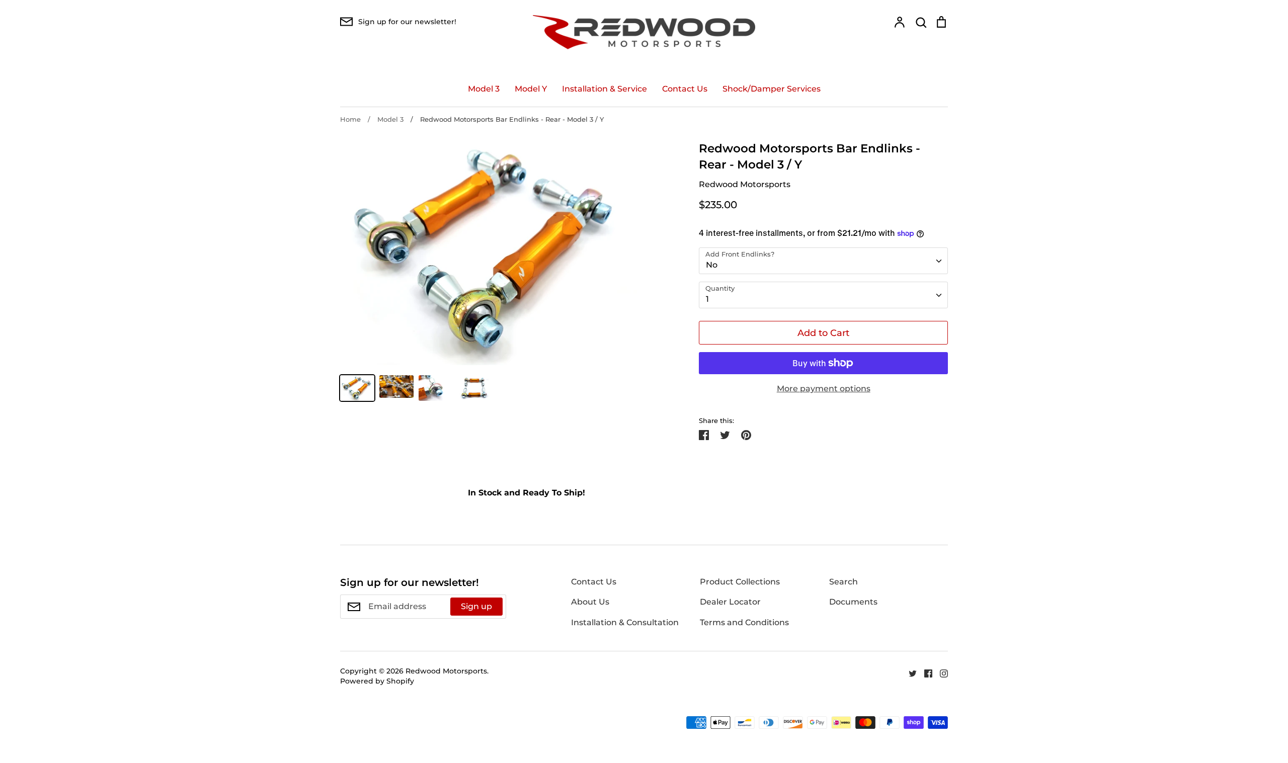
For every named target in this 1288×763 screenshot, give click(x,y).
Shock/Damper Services (771, 89)
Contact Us (684, 89)
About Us (590, 602)
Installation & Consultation (625, 622)
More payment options (823, 388)
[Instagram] (940, 672)
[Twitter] (909, 672)
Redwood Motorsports (744, 184)
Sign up (476, 606)
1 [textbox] (707, 299)
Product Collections (740, 581)
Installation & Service (604, 89)
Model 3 (484, 89)
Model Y (531, 89)
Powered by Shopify (377, 681)
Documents (853, 602)
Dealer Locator (730, 602)
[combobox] (823, 260)
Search (843, 581)
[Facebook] (924, 672)
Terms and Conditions (744, 622)
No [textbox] (711, 265)
